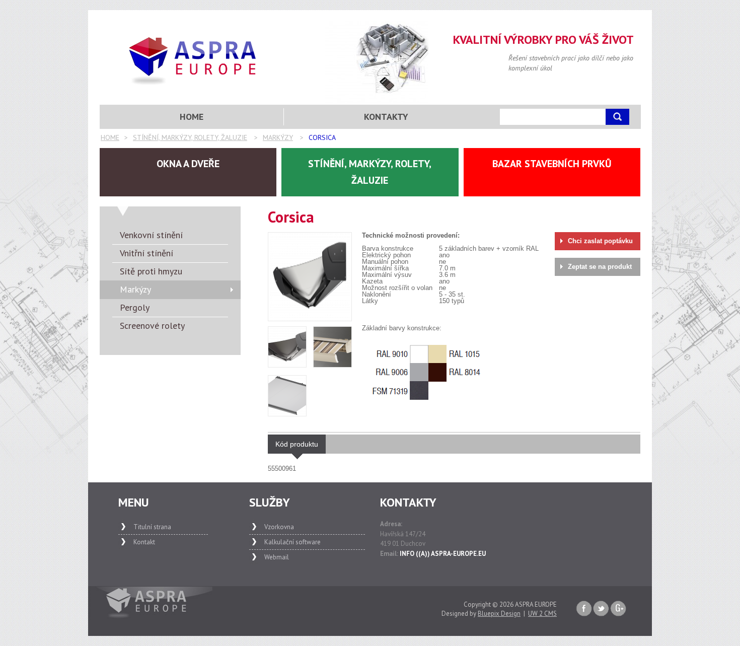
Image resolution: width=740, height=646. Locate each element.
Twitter (601, 609)
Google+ (618, 609)
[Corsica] (310, 276)
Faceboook (584, 609)
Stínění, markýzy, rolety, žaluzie (190, 137)
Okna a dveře (188, 163)
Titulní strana (152, 527)
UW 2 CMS (542, 613)
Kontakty (386, 116)
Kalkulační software (292, 542)
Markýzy (278, 137)
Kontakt (144, 542)
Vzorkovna (279, 527)
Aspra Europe (193, 61)
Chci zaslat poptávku (600, 241)
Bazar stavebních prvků (552, 163)
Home (110, 137)
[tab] (297, 444)
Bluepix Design (499, 613)
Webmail (276, 557)
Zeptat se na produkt (600, 266)
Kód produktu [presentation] (296, 444)
